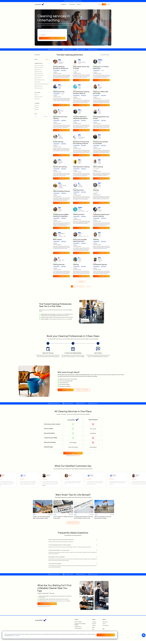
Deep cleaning (38, 69)
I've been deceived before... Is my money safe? (59, 550)
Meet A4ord (105, 621)
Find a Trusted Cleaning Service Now (73, 453)
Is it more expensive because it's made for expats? (60, 544)
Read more (43, 485)
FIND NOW (52, 38)
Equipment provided (39, 65)
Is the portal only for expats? (55, 563)
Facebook (94, 623)
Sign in (99, 4)
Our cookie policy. (16, 635)
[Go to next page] (91, 286)
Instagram (94, 621)
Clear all (46, 59)
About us (79, 4)
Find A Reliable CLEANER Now (47, 603)
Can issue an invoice (39, 88)
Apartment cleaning (39, 67)
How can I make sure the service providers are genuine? (61, 539)
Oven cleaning (38, 77)
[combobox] (105, 55)
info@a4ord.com (78, 626)
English (37, 107)
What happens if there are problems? (57, 556)
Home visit (38, 98)
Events (104, 623)
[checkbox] (35, 65)
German (37, 105)
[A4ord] (39, 4)
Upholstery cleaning (39, 73)
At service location (39, 96)
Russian (37, 109)
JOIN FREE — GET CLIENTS (82, 389)
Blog (93, 629)
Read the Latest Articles (73, 522)
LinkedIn (93, 625)
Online (37, 94)
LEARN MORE (65, 389)
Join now (104, 4)
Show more (81, 281)
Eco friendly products (39, 75)
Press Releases (106, 625)
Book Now (61, 80)
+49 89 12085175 (78, 628)
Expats (93, 627)
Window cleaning (39, 71)
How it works (72, 4)
